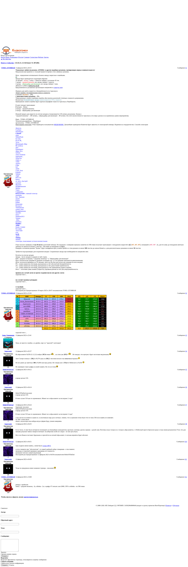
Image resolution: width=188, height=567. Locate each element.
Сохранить (5, 565)
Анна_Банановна (8, 335)
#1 (186, 68)
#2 (186, 293)
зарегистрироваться (31, 497)
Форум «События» (7, 63)
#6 (186, 387)
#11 (186, 459)
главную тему (58, 87)
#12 (186, 477)
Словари (26, 57)
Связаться (4, 508)
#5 (186, 369)
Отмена (11, 565)
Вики (7, 57)
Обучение (176, 505)
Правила (168, 505)
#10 (186, 441)
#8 (186, 424)
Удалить (3, 552)
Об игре (20, 57)
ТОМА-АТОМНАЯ (8, 68)
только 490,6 (46, 446)
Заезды (46, 57)
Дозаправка (14, 57)
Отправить (5, 556)
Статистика (34, 57)
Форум (3, 57)
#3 (186, 335)
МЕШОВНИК (59, 124)
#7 (186, 405)
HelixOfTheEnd (8, 369)
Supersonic (8, 351)
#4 (186, 351)
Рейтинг (41, 57)
